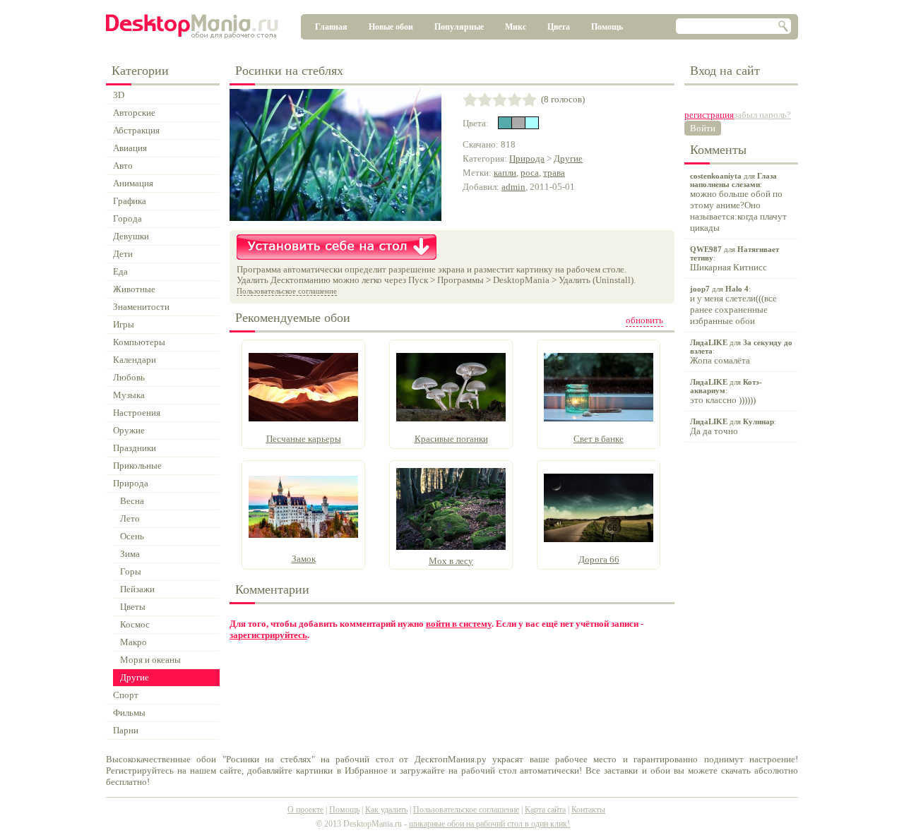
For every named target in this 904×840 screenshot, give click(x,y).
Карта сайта (545, 810)
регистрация (709, 114)
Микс (515, 27)
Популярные (459, 27)
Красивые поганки (451, 438)
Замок (304, 558)
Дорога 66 (598, 559)
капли (505, 172)
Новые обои (391, 27)
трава (554, 172)
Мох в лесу (451, 561)
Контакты (588, 810)
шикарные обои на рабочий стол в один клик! (489, 824)
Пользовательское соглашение (287, 291)
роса (530, 172)
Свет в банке (598, 438)
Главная (331, 27)
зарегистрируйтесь (268, 635)
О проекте (305, 810)
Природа (527, 158)
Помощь (607, 27)
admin (513, 186)
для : (738, 202)
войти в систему (459, 623)
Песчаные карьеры (303, 438)
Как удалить (386, 810)
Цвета (558, 27)
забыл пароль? (762, 114)
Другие (568, 158)
